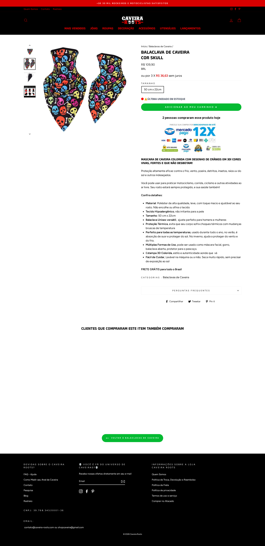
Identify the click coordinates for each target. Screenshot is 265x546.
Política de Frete (160, 485)
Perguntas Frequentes (191, 290)
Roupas (107, 28)
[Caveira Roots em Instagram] (81, 491)
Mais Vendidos (75, 28)
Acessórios (147, 28)
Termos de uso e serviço (164, 495)
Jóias (94, 28)
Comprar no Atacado (163, 501)
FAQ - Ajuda (30, 474)
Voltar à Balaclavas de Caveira (134, 438)
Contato (45, 9)
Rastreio (57, 9)
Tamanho (148, 83)
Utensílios (168, 28)
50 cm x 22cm (152, 89)
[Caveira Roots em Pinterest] (93, 491)
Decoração (126, 28)
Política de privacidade (164, 490)
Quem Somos (31, 9)
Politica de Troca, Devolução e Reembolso (174, 479)
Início (144, 46)
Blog (26, 495)
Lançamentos (190, 28)
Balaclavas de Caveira (160, 46)
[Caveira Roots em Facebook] (87, 491)
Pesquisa (28, 490)
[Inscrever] (123, 481)
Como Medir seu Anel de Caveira (41, 479)
